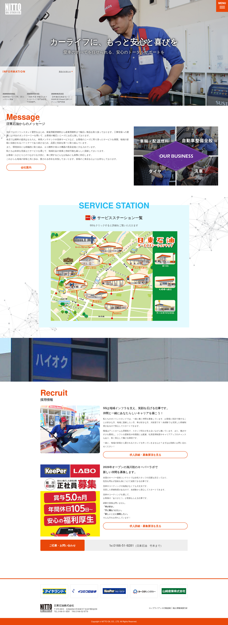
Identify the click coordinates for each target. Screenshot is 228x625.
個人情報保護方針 (180, 608)
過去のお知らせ (65, 71)
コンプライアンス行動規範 (160, 608)
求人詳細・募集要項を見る (145, 455)
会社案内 (26, 167)
